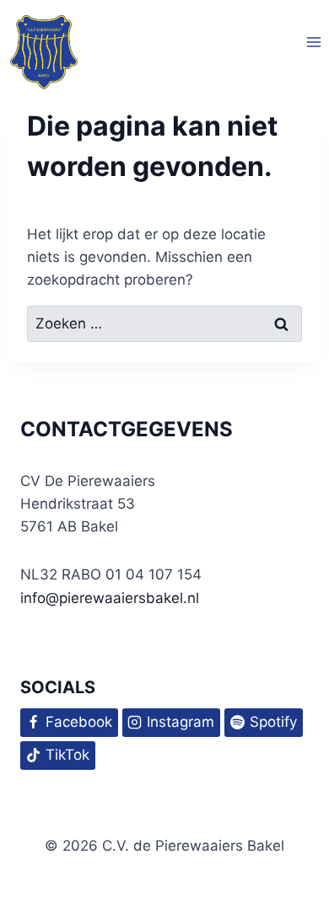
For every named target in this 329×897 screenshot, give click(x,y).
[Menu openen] (313, 42)
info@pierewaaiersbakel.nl (109, 598)
